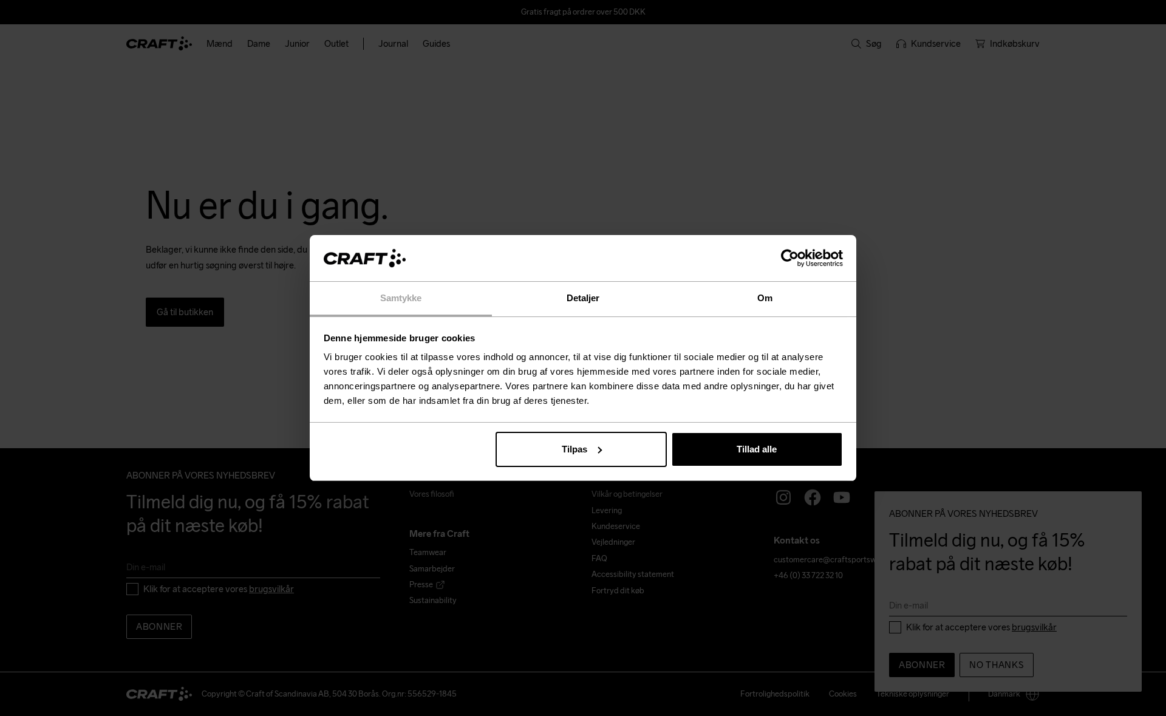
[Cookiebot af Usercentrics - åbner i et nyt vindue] (790, 258)
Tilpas (574, 449)
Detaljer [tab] (583, 298)
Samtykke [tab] (401, 298)
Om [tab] (764, 298)
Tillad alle (757, 449)
